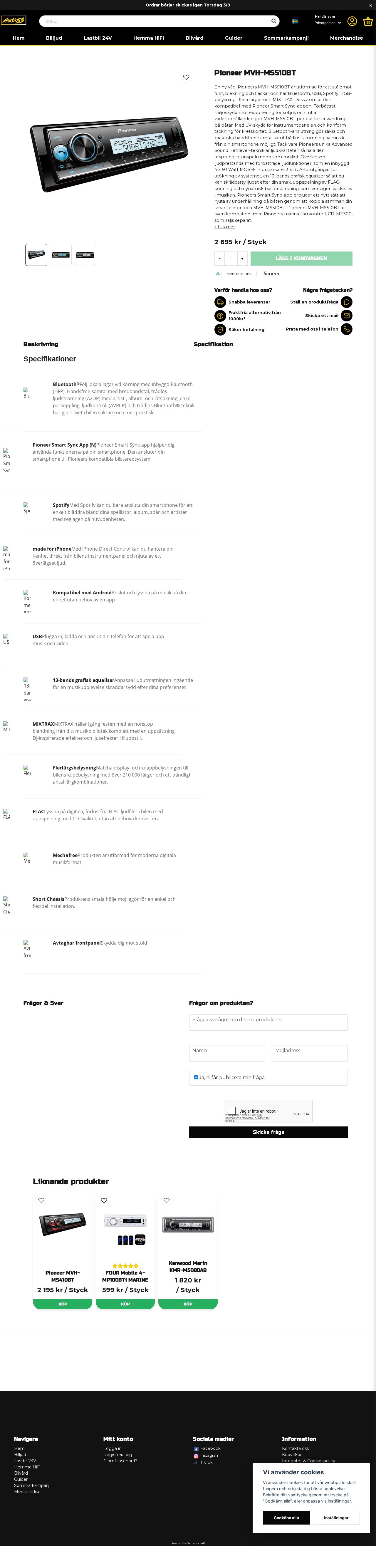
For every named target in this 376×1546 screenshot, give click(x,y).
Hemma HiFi (148, 38)
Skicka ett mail (321, 315)
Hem (19, 38)
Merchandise (346, 38)
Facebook (211, 1448)
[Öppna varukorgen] (368, 21)
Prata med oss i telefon (312, 329)
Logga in (112, 1448)
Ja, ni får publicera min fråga (231, 1077)
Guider (233, 38)
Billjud (54, 38)
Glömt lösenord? (120, 1460)
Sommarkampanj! (286, 38)
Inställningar (336, 1517)
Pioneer (270, 273)
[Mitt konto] (352, 21)
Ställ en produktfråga (314, 302)
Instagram (210, 1455)
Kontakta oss (295, 1448)
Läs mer (226, 226)
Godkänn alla (286, 1517)
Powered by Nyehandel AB (188, 1543)
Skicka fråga (268, 1132)
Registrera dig (117, 1454)
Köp (62, 1304)
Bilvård (195, 38)
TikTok (207, 1462)
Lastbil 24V (98, 38)
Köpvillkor (292, 1454)
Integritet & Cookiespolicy (308, 1460)
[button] (294, 21)
